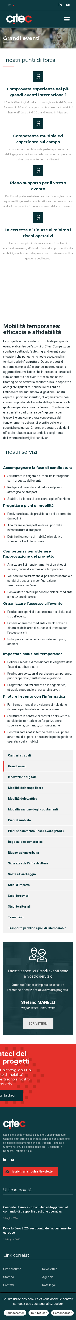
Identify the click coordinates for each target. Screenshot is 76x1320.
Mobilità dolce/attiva (22, 798)
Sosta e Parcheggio (22, 874)
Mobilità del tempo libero (25, 788)
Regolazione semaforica (25, 841)
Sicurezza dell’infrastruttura (28, 863)
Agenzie (47, 1277)
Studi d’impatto (19, 885)
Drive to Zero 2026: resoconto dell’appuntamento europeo (37, 1230)
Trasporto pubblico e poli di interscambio (37, 928)
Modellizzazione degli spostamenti (33, 809)
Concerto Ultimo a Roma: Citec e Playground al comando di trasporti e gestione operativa (35, 1209)
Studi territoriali (19, 906)
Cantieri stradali (19, 755)
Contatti (8, 1285)
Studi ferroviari (18, 895)
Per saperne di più (38, 296)
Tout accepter (15, 1312)
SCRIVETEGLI (38, 1023)
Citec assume (12, 1269)
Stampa (8, 1277)
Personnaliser (62, 1312)
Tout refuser (39, 1312)
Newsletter (49, 1269)
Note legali (49, 1285)
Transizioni (16, 917)
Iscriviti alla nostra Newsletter (33, 1171)
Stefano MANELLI (38, 1002)
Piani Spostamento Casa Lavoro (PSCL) (36, 831)
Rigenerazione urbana (23, 852)
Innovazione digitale (22, 777)
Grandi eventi (17, 766)
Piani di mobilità (19, 820)
